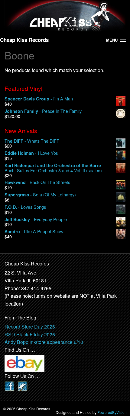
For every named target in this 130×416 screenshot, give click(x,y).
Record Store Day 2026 (30, 326)
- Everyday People (36, 219)
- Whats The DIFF (32, 141)
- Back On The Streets (37, 182)
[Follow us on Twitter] (23, 385)
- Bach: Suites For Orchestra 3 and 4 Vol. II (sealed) (54, 168)
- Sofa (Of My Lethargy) (40, 194)
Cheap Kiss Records (24, 39)
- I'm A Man (39, 98)
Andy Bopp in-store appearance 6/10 (44, 341)
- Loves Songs (25, 207)
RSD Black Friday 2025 (30, 334)
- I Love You (31, 153)
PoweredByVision (112, 412)
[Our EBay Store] (24, 363)
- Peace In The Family (43, 111)
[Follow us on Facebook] (9, 385)
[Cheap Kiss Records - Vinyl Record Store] (65, 15)
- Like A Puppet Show (34, 231)
